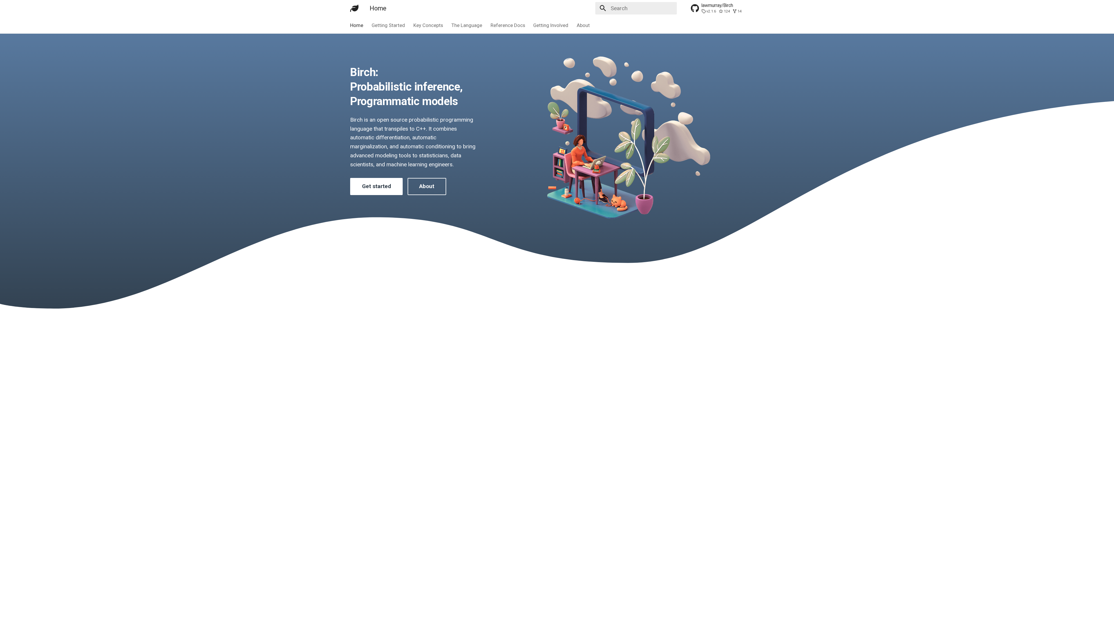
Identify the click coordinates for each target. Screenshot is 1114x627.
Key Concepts (428, 25)
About (583, 25)
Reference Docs (507, 25)
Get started (376, 186)
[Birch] (354, 8)
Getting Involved (550, 25)
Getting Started (388, 25)
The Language (466, 25)
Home (356, 25)
